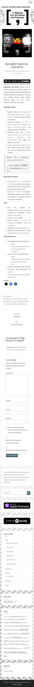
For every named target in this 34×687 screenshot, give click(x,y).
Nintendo (14, 304)
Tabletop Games (19, 648)
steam (27, 644)
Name (8, 400)
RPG (5, 644)
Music (22, 638)
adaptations (14, 617)
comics (7, 622)
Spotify (26, 233)
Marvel (26, 633)
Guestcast (8, 569)
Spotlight (10, 555)
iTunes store (16, 233)
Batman (10, 619)
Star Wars (21, 644)
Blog (6, 540)
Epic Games (23, 299)
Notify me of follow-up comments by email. (13, 441)
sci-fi (8, 644)
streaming (7, 648)
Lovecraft (20, 634)
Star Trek (14, 644)
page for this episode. (14, 215)
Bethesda (14, 619)
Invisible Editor (24, 71)
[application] (17, 81)
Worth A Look (11, 564)
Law (11, 301)
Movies (17, 637)
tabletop (13, 648)
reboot (27, 641)
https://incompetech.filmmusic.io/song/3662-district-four (20, 261)
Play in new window (16, 84)
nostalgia (18, 641)
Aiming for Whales (14, 192)
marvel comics (7, 638)
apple (8, 299)
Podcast (8, 296)
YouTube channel (23, 228)
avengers (6, 619)
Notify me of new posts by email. (16, 450)
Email (8, 409)
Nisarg (19, 684)
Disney (21, 626)
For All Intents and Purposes (15, 7)
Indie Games (12, 633)
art (26, 616)
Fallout (9, 630)
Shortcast (8, 581)
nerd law (7, 304)
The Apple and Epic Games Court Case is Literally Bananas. (18, 114)
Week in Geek (11, 560)
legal (15, 301)
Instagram (10, 223)
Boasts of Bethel (12, 543)
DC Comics (15, 626)
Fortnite (6, 301)
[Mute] (23, 81)
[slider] (26, 81)
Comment (10, 373)
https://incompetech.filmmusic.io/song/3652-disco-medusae (20, 248)
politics (23, 641)
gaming (24, 629)
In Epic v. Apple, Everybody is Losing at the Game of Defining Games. (18, 124)
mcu (11, 638)
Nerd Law (10, 547)
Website (8, 418)
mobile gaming (23, 301)
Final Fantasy (16, 630)
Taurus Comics (8, 671)
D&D (9, 626)
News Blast (10, 551)
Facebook (16, 218)
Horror (5, 634)
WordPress (26, 682)
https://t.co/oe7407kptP (15, 160)
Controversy (14, 299)
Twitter (25, 220)
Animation (21, 617)
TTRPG (25, 648)
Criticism (6, 626)
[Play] (6, 81)
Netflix (6, 641)
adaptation (6, 616)
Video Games (22, 304)
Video (7, 585)
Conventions (24, 623)
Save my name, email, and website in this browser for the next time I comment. (17, 429)
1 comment (18, 73)
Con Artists (10, 576)
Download (26, 84)
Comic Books (21, 619)
